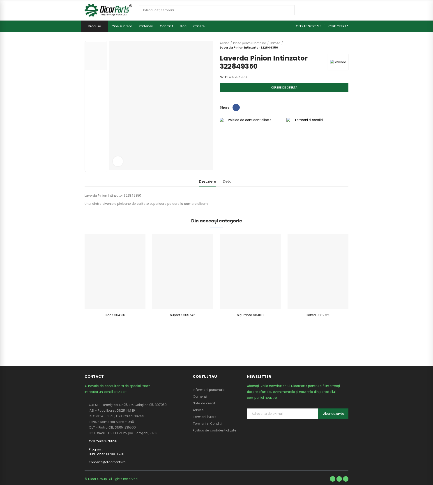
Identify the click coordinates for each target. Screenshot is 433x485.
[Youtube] (339, 479)
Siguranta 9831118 (250, 315)
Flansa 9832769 (318, 315)
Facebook (236, 107)
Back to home (339, 45)
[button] (310, 26)
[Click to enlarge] (118, 161)
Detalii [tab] (228, 181)
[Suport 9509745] (182, 271)
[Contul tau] (346, 10)
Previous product (333, 45)
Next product (345, 45)
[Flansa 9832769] (318, 271)
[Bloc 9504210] (115, 271)
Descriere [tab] (207, 181)
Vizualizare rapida (134, 241)
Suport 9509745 (182, 315)
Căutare (287, 10)
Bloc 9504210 (115, 315)
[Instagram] (345, 479)
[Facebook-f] (332, 479)
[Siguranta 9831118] (250, 271)
